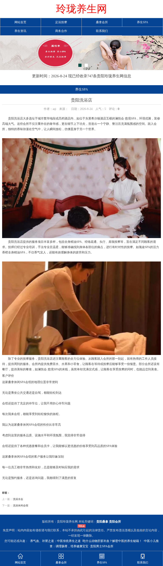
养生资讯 (20, 31)
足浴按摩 (61, 22)
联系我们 (102, 31)
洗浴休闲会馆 (20, 505)
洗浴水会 (18, 499)
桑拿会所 (102, 22)
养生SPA (142, 22)
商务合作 (61, 31)
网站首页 (20, 22)
